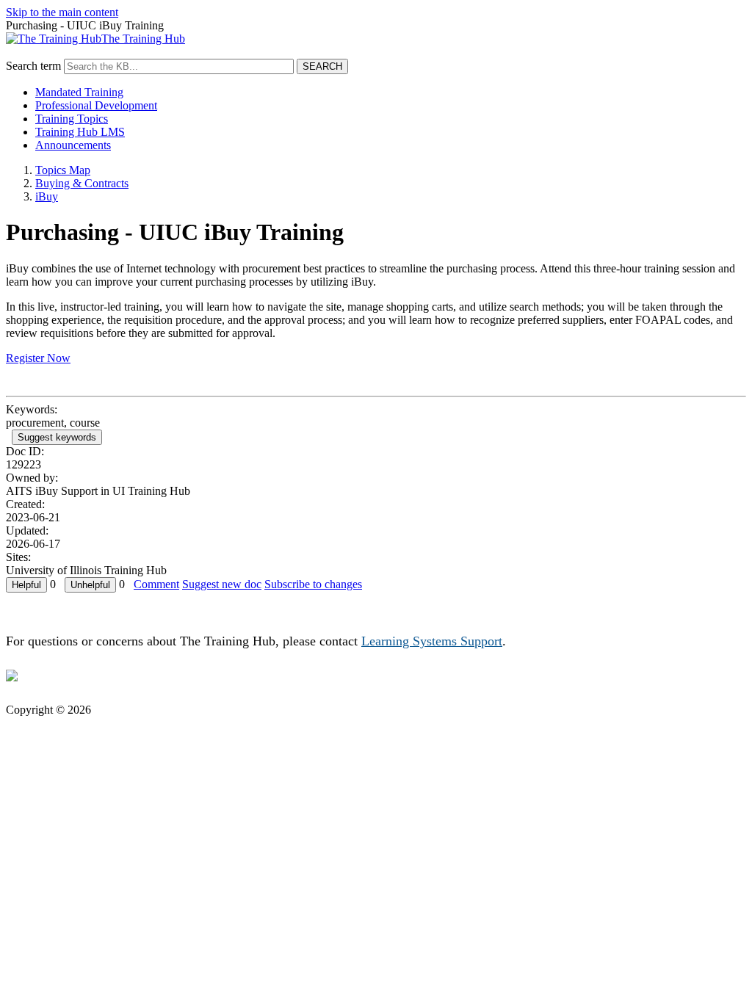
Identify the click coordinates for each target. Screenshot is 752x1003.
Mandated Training (79, 92)
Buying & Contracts (82, 183)
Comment (156, 584)
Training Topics (71, 118)
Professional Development (96, 105)
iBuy (46, 196)
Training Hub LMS (80, 132)
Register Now (38, 358)
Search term (33, 65)
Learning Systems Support (431, 641)
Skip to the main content (62, 12)
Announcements (73, 145)
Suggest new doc (221, 584)
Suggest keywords (57, 437)
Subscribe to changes (313, 584)
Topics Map (62, 170)
